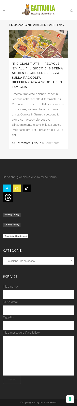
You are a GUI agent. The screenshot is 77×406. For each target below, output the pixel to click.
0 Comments (50, 143)
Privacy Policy (12, 214)
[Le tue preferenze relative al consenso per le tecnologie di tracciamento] (70, 399)
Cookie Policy (12, 224)
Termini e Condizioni (16, 236)
